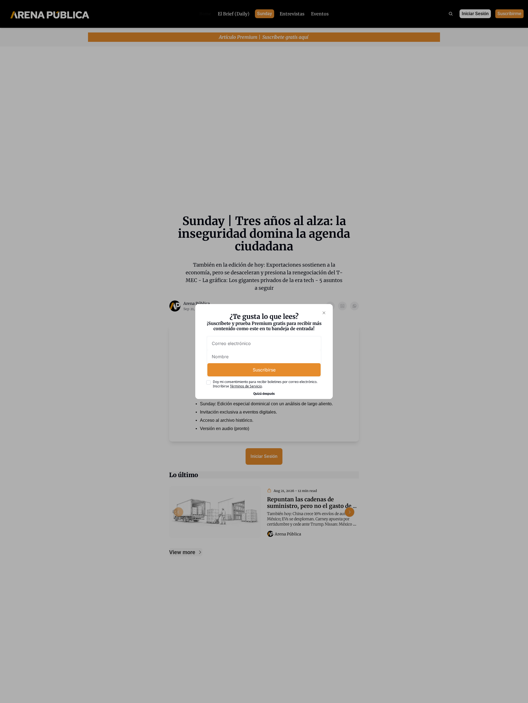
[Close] (324, 313)
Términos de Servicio (246, 386)
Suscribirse (264, 370)
